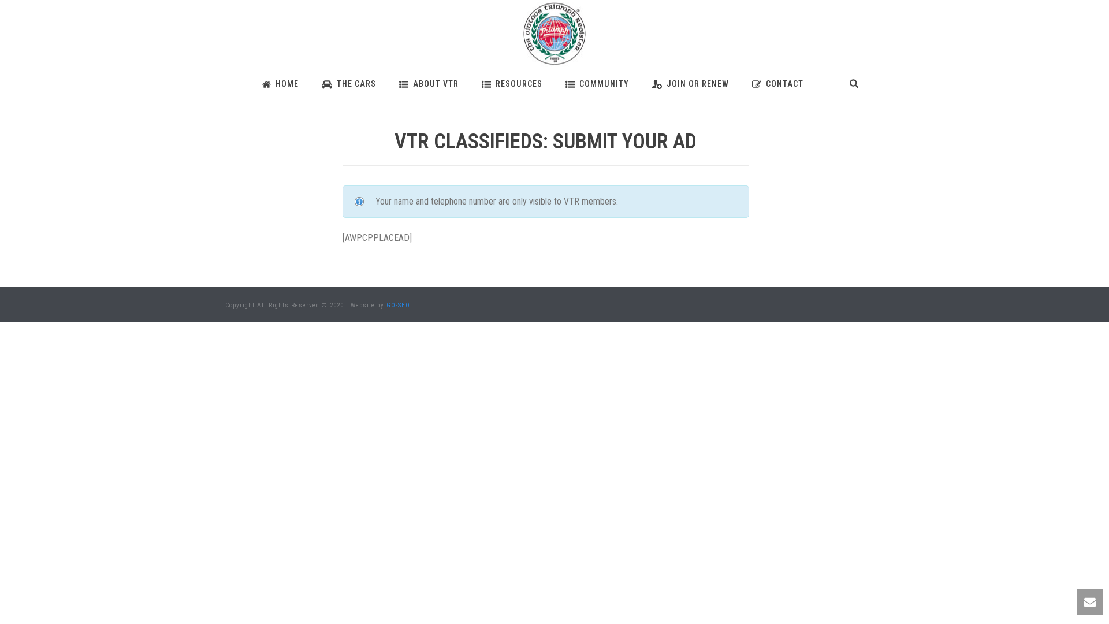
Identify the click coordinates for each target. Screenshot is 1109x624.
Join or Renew (698, 83)
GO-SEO (398, 305)
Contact (784, 83)
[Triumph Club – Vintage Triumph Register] (554, 34)
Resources (519, 83)
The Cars (356, 83)
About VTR (436, 83)
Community (604, 83)
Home (287, 83)
